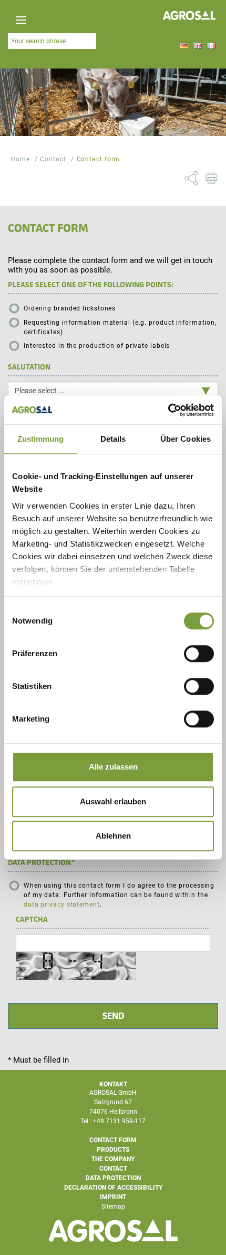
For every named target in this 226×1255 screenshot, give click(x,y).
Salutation (29, 367)
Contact (53, 159)
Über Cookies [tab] (185, 438)
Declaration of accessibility (113, 1187)
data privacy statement (62, 904)
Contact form (98, 159)
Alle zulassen (113, 766)
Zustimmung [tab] (40, 438)
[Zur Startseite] (189, 16)
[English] (197, 46)
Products (113, 1149)
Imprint (113, 1197)
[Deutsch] (184, 46)
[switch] (199, 653)
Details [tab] (113, 438)
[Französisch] (211, 46)
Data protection (42, 863)
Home (20, 159)
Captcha (32, 919)
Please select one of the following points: (90, 284)
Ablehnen (113, 835)
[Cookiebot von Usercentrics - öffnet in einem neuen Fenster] (168, 410)
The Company (113, 1159)
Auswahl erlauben (113, 801)
